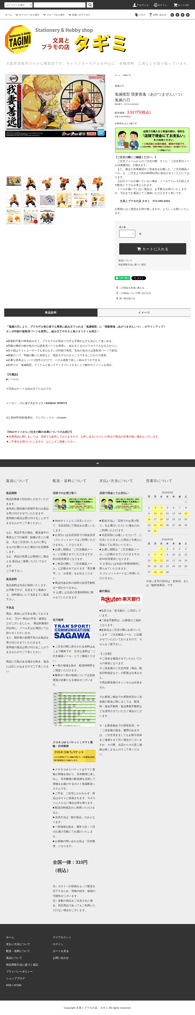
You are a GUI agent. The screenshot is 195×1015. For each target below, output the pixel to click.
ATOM (17, 985)
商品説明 (51, 312)
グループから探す (56, 14)
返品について (125, 260)
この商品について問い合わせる (135, 293)
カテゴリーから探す (29, 14)
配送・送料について (18, 951)
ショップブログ (15, 978)
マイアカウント (62, 937)
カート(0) (183, 5)
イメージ (144, 312)
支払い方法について (18, 944)
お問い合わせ (159, 14)
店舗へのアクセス (81, 14)
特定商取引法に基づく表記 (132, 264)
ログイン (162, 5)
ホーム (8, 14)
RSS (8, 985)
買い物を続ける (127, 298)
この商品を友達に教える (131, 287)
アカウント (143, 5)
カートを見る (61, 951)
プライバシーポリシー (19, 971)
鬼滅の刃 (127, 75)
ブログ (142, 14)
